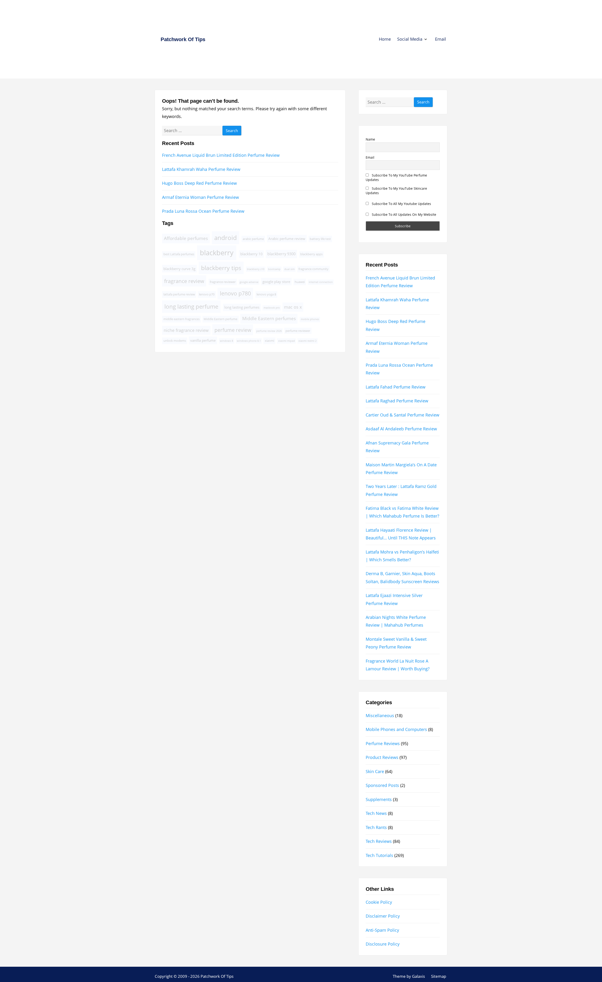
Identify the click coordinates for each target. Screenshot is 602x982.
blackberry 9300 (281, 253)
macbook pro (272, 307)
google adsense (249, 282)
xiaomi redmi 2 (307, 340)
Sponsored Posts (382, 785)
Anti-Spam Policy (382, 930)
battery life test (320, 239)
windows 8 (226, 340)
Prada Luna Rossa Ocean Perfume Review (203, 211)
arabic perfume (253, 239)
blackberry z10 (255, 269)
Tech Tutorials (379, 855)
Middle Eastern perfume (220, 319)
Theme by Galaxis (409, 976)
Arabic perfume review (286, 238)
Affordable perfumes (186, 238)
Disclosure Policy (383, 944)
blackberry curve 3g (179, 268)
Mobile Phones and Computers (396, 729)
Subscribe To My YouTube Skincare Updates (396, 190)
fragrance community (313, 269)
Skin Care (375, 771)
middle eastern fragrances (181, 319)
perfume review (232, 329)
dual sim (289, 269)
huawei (300, 282)
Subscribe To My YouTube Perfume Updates (396, 177)
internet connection (321, 282)
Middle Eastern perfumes (269, 318)
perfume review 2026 (269, 331)
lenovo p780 (235, 293)
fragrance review (184, 281)
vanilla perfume (203, 340)
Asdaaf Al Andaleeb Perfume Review (401, 429)
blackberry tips (221, 268)
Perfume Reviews (383, 743)
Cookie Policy (379, 902)
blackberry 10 (251, 253)
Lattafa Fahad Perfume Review (395, 387)
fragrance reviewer (223, 282)
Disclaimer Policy (383, 916)
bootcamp (274, 269)
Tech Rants (376, 827)
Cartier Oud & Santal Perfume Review (402, 415)
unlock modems (174, 340)
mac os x (293, 307)
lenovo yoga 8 (266, 294)
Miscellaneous (380, 715)
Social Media (409, 39)
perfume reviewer (297, 331)
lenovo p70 (206, 294)
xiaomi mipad (286, 340)
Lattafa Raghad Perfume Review (397, 401)
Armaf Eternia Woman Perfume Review (200, 197)
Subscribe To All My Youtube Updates (401, 203)
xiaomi (269, 340)
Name (370, 139)
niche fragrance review (186, 330)
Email (440, 39)
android (225, 238)
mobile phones (310, 319)
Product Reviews (382, 757)
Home (385, 39)
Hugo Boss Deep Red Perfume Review (199, 183)
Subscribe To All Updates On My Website (403, 214)
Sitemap (438, 976)
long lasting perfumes (241, 307)
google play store (276, 281)
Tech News (376, 813)
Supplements (379, 799)
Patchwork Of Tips (183, 39)
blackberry (217, 252)
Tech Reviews (379, 841)
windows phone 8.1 (249, 340)
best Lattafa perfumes (178, 254)
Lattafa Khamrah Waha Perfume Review (201, 169)
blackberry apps (311, 254)
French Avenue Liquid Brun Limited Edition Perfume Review (221, 155)
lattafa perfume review (179, 294)
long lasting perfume (191, 306)
